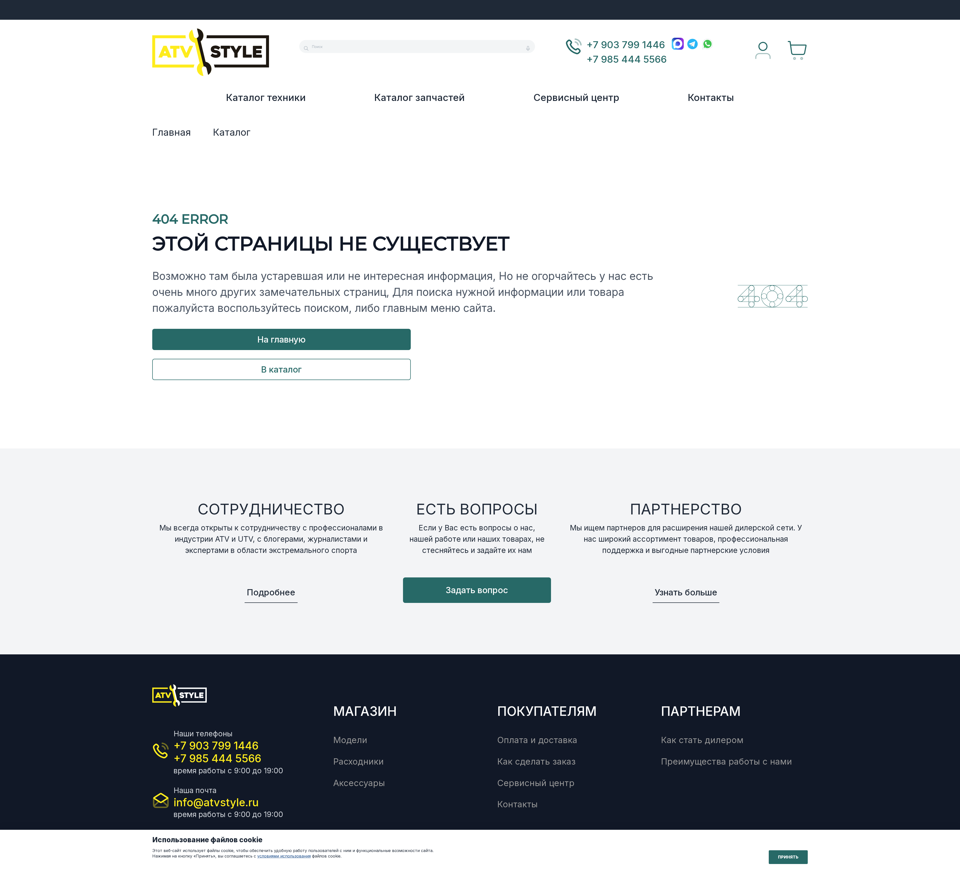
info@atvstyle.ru (216, 802)
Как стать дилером (702, 740)
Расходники (358, 761)
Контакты (711, 97)
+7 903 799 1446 (625, 44)
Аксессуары (359, 783)
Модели (350, 740)
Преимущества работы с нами (726, 761)
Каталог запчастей (419, 97)
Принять (788, 857)
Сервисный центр (576, 97)
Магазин (365, 711)
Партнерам (701, 711)
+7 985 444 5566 (626, 59)
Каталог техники (266, 97)
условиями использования (284, 856)
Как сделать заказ (536, 761)
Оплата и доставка (537, 740)
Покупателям (547, 711)
